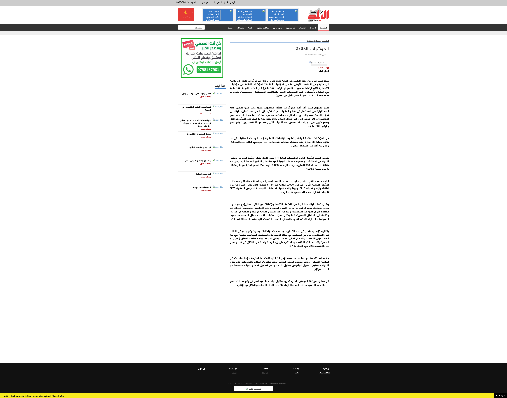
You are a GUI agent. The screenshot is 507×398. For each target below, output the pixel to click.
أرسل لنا (231, 2)
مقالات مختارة (263, 27)
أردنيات (312, 27)
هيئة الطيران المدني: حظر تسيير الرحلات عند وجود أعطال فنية (44, 396)
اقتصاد (302, 27)
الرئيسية (323, 27)
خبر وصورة (290, 27)
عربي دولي (277, 27)
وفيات (230, 27)
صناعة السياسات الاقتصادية (199, 133)
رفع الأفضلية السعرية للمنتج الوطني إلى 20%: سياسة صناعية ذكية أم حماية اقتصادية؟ (195, 123)
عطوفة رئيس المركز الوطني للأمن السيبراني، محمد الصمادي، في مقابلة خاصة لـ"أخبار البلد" (219, 16)
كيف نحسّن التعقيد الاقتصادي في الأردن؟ (196, 108)
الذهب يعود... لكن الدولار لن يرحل (196, 93)
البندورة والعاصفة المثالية (200, 147)
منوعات (240, 27)
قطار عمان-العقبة (203, 173)
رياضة (250, 27)
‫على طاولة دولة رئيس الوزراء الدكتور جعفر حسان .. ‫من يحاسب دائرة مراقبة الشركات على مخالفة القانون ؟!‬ (283, 18)
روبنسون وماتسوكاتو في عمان (198, 160)
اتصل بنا (218, 2)
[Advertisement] (279, 326)
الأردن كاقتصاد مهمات (201, 187)
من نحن (205, 2)
